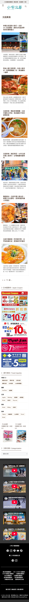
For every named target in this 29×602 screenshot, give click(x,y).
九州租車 (16, 414)
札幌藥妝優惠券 (18, 575)
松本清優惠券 (8, 575)
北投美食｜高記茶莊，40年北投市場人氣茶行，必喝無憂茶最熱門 (14, 156)
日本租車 (11, 383)
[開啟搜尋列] (26, 6)
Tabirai (4, 414)
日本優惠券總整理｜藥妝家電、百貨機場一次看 (15, 2)
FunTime (4, 390)
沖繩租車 (10, 414)
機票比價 (4, 383)
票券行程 (12, 380)
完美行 (9, 400)
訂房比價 (18, 380)
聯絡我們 (14, 589)
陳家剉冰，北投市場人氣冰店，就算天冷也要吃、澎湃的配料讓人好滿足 (14, 198)
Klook (3, 400)
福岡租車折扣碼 (19, 579)
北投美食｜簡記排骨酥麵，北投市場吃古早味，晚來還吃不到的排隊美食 (14, 113)
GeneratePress (23, 597)
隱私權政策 (20, 589)
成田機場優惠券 (8, 577)
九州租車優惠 (18, 383)
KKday (9, 407)
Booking (10, 397)
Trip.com (15, 400)
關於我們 (8, 589)
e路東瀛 (21, 397)
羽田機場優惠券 (19, 577)
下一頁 (9, 280)
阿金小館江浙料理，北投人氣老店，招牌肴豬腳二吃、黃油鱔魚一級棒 (14, 70)
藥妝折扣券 (4, 380)
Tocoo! (22, 414)
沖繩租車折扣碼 (9, 579)
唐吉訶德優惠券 (7, 572)
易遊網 (10, 390)
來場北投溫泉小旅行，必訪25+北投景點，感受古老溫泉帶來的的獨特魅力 (13, 28)
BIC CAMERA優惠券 (19, 572)
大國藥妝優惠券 (20, 573)
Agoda (3, 397)
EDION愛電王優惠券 (8, 573)
